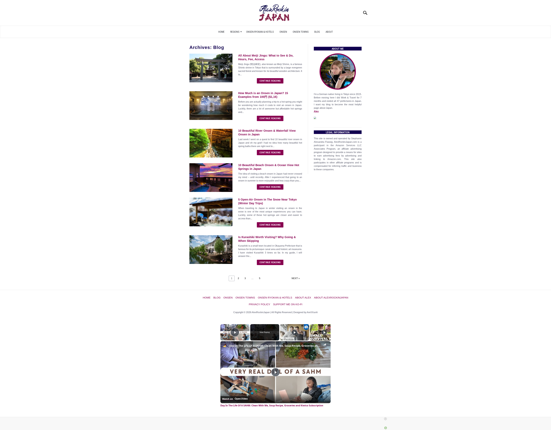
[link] (225, 346)
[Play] (294, 332)
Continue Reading (270, 80)
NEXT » (296, 278)
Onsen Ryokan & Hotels (260, 31)
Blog (317, 31)
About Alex (303, 297)
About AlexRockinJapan (331, 297)
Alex (316, 111)
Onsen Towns (301, 31)
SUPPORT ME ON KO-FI (287, 304)
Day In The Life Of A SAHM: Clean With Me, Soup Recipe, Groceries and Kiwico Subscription (275, 345)
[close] (385, 419)
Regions (234, 31)
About (329, 31)
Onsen (283, 31)
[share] (324, 344)
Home (221, 31)
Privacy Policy (259, 304)
